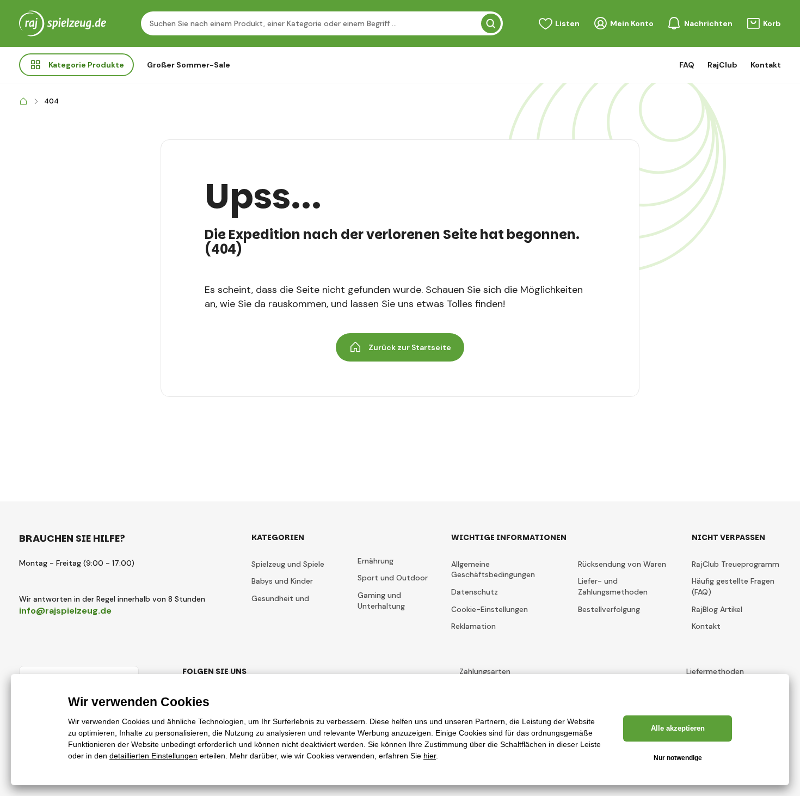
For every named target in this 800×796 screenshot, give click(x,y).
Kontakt (765, 65)
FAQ (686, 65)
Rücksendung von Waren (622, 564)
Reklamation (473, 626)
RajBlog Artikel (717, 609)
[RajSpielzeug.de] (23, 101)
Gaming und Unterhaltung (381, 600)
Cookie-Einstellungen (489, 609)
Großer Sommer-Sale (188, 65)
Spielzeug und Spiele (287, 564)
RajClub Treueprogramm (735, 564)
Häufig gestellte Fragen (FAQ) (733, 586)
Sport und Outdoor (393, 578)
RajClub (722, 65)
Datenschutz (474, 592)
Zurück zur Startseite (409, 347)
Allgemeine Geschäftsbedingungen (493, 569)
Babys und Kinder (282, 581)
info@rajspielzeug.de (65, 610)
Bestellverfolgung (609, 609)
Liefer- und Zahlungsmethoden (613, 586)
